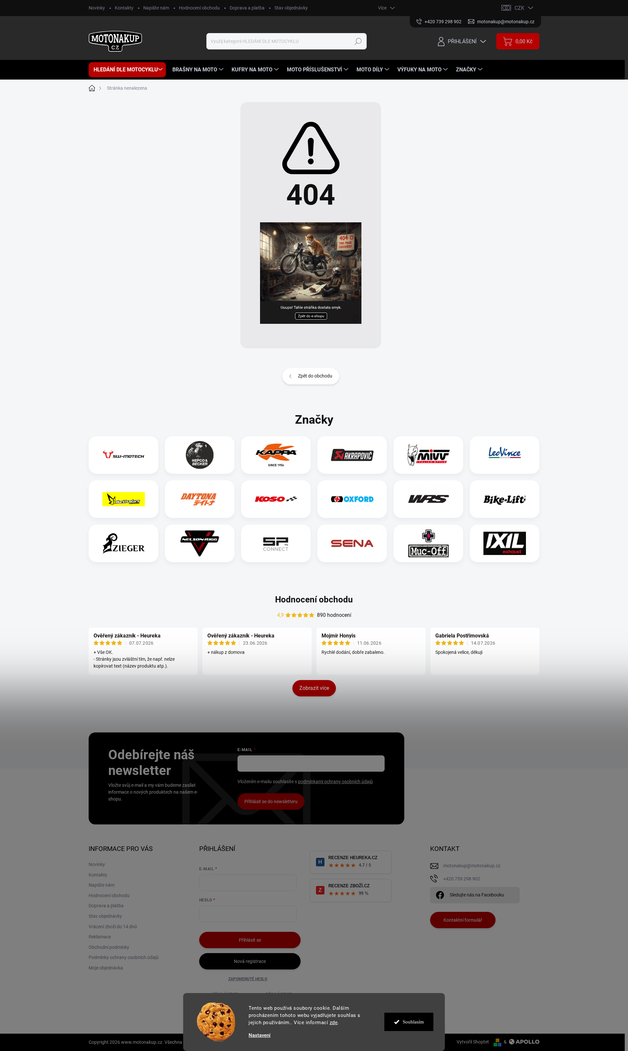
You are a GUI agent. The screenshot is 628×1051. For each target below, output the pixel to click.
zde (334, 1022)
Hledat (358, 41)
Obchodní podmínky (109, 947)
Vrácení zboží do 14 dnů (113, 926)
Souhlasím (413, 1021)
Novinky (97, 7)
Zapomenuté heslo (247, 979)
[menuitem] (127, 69)
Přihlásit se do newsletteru (271, 801)
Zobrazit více (314, 688)
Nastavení (259, 1035)
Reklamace (100, 936)
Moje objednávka (106, 967)
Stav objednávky (291, 7)
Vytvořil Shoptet (473, 1041)
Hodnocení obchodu (199, 7)
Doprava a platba (247, 7)
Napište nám (156, 7)
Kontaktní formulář (463, 920)
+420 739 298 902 (461, 878)
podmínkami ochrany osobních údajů (335, 781)
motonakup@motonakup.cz (471, 865)
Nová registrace (250, 961)
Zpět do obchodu (315, 375)
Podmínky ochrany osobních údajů (124, 957)
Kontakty (124, 7)
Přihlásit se (250, 940)
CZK (519, 8)
